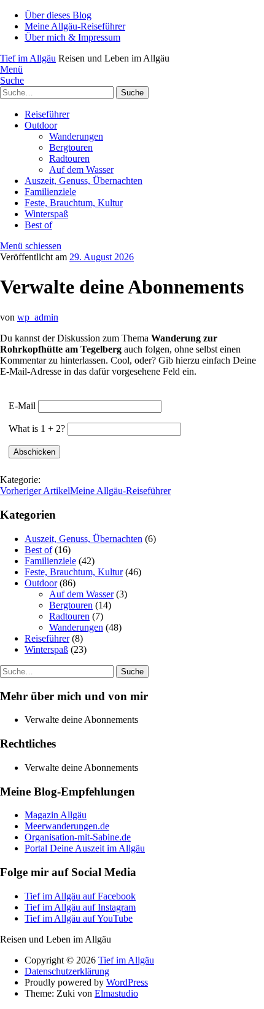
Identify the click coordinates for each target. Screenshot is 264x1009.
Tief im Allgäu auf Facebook (80, 896)
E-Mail (22, 406)
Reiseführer (47, 114)
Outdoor (41, 125)
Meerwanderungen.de (67, 826)
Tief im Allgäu (28, 58)
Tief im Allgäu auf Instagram (80, 907)
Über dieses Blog (58, 15)
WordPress (127, 982)
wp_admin (37, 317)
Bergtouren (71, 147)
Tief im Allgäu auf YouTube (79, 918)
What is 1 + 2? (37, 428)
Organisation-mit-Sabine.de (78, 837)
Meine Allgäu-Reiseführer (75, 26)
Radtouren (69, 158)
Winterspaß (46, 214)
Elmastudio (116, 993)
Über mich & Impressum (72, 37)
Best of (38, 225)
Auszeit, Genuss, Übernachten (83, 180)
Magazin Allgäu (56, 815)
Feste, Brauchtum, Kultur (74, 202)
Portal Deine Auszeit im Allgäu (85, 848)
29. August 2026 (101, 257)
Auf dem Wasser (81, 169)
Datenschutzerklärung (67, 971)
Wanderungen (76, 136)
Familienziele (50, 191)
